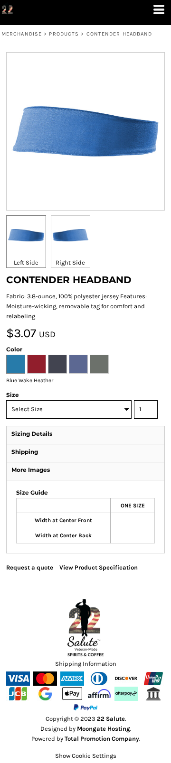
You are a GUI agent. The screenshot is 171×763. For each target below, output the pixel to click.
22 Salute (111, 718)
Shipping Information (85, 663)
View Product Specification (98, 567)
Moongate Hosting (103, 728)
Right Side (70, 262)
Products (64, 34)
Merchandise (21, 34)
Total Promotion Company (102, 738)
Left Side (26, 262)
